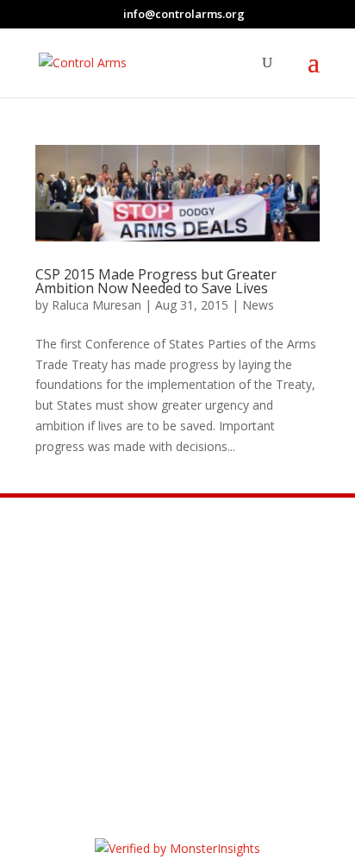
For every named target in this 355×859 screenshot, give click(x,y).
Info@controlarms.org (179, 631)
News (258, 305)
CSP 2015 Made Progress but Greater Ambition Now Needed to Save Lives (156, 281)
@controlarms (145, 717)
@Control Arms (147, 674)
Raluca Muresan (96, 305)
